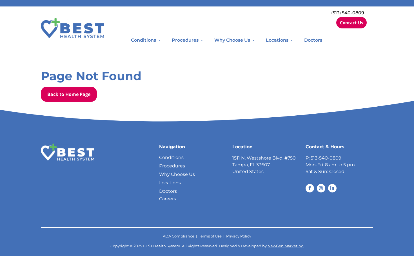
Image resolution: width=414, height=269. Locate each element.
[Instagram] (321, 188)
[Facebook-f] (310, 188)
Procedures (185, 40)
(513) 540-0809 (347, 12)
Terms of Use (210, 236)
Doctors (313, 40)
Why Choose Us (232, 40)
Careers (167, 198)
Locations (277, 40)
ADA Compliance (178, 236)
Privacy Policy (238, 236)
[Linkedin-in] (332, 188)
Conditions (143, 40)
